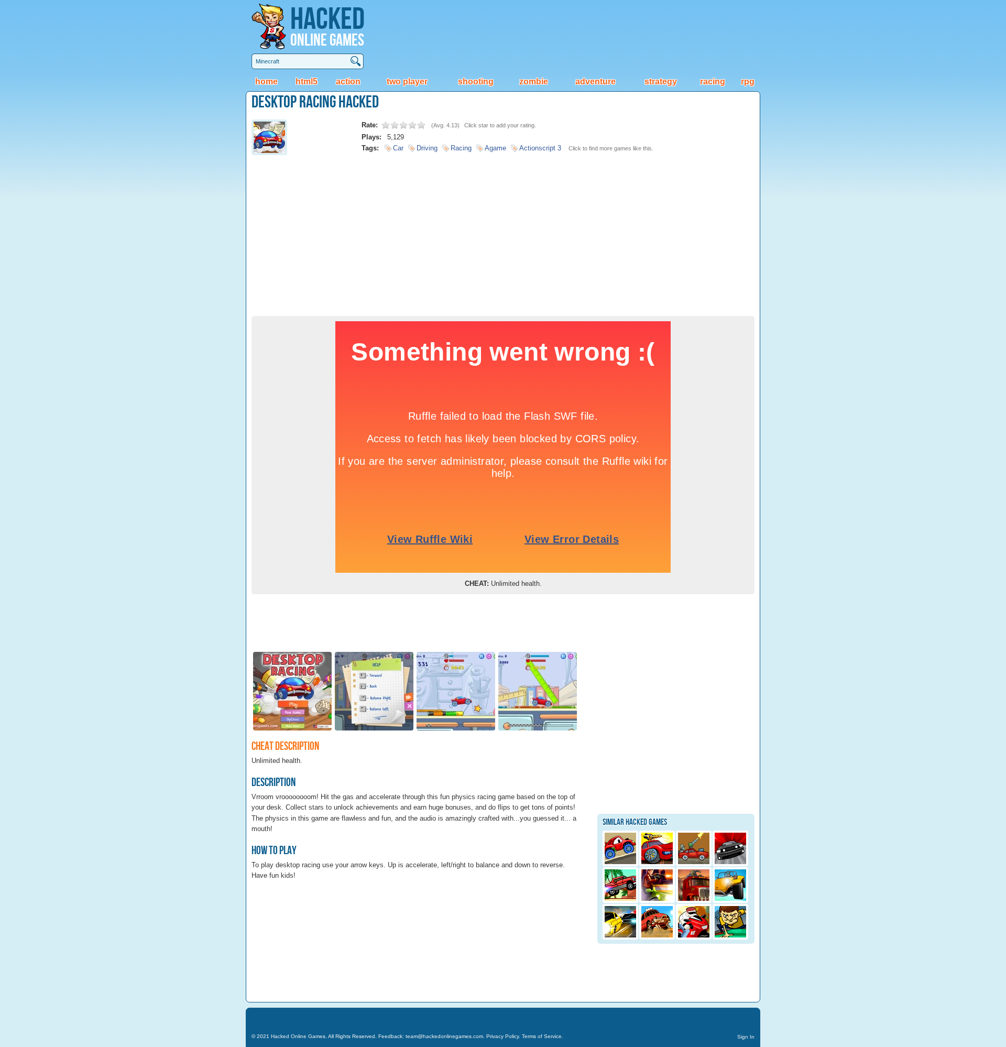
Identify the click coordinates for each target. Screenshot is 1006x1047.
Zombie (533, 81)
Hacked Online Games (298, 1036)
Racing (712, 81)
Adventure (595, 81)
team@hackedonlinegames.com (444, 1036)
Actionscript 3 (540, 148)
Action (348, 81)
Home (266, 81)
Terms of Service (542, 1036)
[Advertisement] (503, 232)
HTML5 (307, 81)
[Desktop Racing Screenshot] (292, 730)
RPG (747, 81)
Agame (495, 148)
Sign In (745, 1037)
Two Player (407, 81)
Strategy (660, 81)
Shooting (476, 81)
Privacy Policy (502, 1036)
